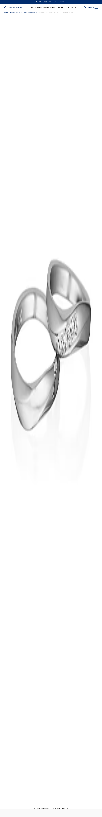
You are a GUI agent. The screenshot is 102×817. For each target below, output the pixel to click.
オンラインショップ (71, 7)
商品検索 (90, 7)
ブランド (33, 7)
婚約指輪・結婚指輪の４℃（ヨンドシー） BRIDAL (51, 2)
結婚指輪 (46, 7)
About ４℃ (53, 7)
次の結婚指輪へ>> (60, 808)
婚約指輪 (39, 7)
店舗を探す (61, 7)
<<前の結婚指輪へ (41, 808)
